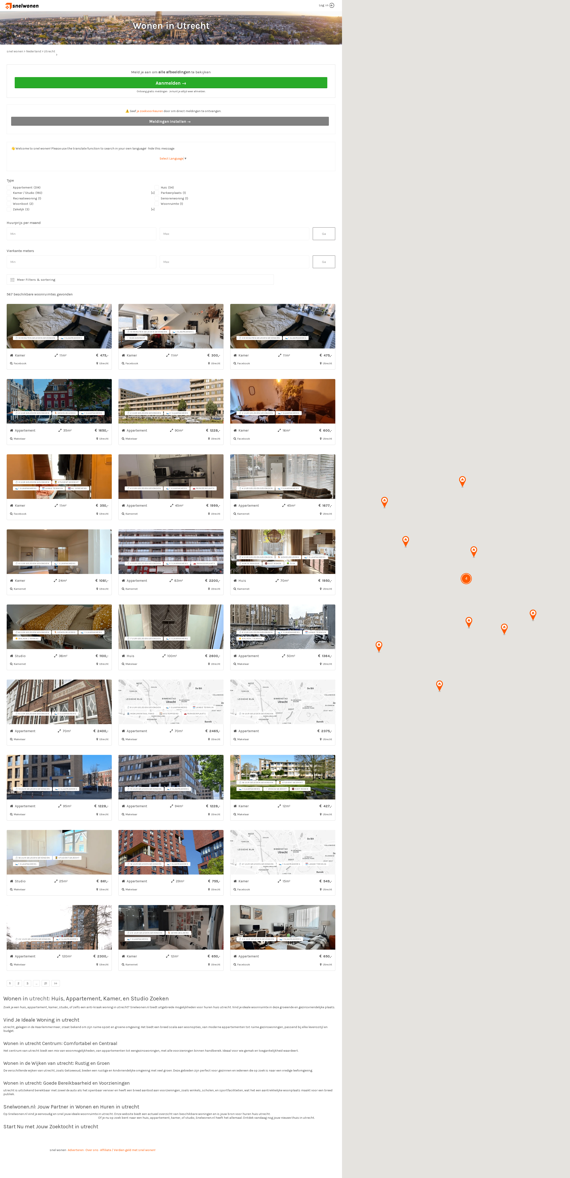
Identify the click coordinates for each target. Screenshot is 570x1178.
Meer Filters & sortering (36, 280)
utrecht (39, 998)
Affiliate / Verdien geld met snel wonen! (127, 1150)
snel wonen (58, 1150)
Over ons (92, 1150)
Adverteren (76, 1150)
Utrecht (49, 51)
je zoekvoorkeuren (150, 111)
